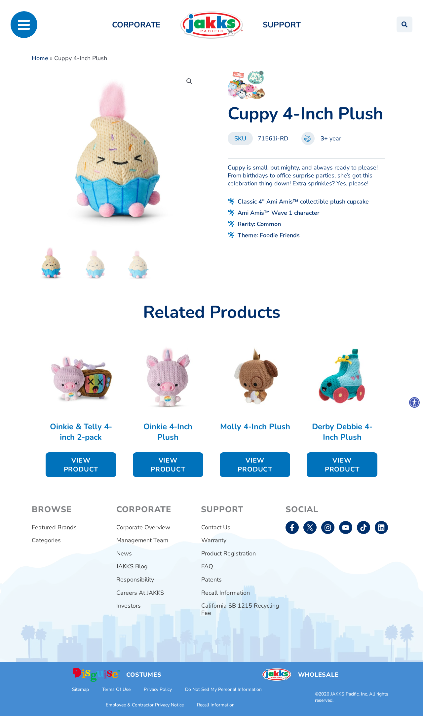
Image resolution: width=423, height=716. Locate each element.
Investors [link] (128, 606)
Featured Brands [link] (54, 527)
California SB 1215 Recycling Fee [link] (240, 609)
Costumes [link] (144, 675)
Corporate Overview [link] (143, 527)
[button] (189, 81)
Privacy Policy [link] (158, 689)
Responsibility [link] (135, 580)
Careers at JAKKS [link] (140, 593)
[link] (414, 402)
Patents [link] (211, 580)
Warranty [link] (213, 540)
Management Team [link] (142, 540)
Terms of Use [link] (116, 689)
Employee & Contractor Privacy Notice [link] (145, 705)
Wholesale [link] (318, 675)
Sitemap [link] (80, 689)
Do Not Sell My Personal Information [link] (223, 689)
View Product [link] (81, 465)
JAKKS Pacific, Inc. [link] (349, 694)
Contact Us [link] (215, 527)
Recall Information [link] (225, 593)
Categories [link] (46, 540)
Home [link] (40, 58)
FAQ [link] (207, 566)
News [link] (124, 553)
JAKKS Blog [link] (132, 566)
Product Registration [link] (228, 553)
